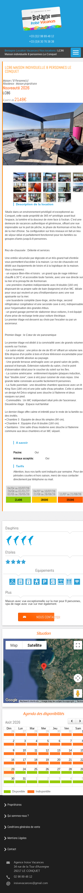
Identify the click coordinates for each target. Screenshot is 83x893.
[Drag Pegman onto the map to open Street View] (78, 693)
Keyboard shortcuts (29, 701)
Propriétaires (14, 804)
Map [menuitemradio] (14, 645)
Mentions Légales (16, 838)
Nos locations (48, 50)
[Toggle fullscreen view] (78, 645)
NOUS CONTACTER (48, 617)
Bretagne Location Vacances (21, 50)
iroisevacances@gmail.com (31, 883)
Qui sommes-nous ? (18, 816)
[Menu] (76, 52)
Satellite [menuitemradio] (34, 645)
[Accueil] (41, 19)
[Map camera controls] (78, 678)
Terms (80, 701)
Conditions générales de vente (23, 827)
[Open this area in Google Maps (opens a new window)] (11, 700)
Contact (11, 849)
